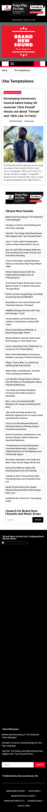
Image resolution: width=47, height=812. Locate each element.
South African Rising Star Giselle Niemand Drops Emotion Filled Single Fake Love (23, 490)
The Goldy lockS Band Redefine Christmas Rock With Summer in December (21, 393)
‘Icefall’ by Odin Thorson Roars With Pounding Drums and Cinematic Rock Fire (23, 479)
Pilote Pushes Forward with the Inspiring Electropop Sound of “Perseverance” (20, 275)
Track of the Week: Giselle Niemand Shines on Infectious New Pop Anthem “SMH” (23, 264)
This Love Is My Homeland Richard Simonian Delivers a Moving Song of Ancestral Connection (22, 426)
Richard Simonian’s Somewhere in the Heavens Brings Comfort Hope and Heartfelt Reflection (23, 437)
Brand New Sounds (12, 92)
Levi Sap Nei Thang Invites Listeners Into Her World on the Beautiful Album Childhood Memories (24, 382)
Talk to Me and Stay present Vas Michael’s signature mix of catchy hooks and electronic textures (24, 415)
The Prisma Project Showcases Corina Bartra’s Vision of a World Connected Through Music (23, 286)
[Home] (5, 63)
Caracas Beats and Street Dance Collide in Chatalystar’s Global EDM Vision (22, 322)
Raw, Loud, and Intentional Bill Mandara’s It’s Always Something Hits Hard (23, 404)
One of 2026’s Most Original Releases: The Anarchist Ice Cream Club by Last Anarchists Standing (23, 253)
